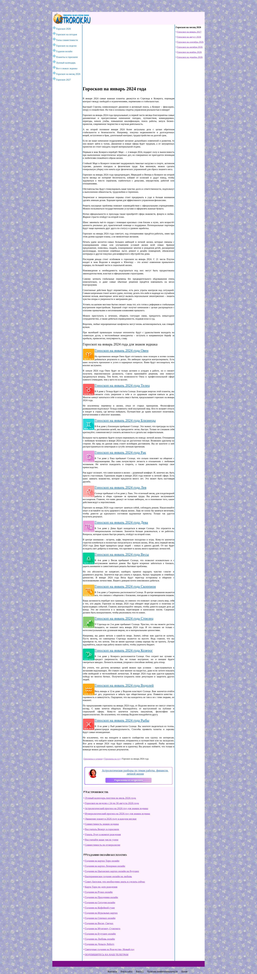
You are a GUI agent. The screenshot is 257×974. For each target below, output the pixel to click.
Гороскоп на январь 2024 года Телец (122, 385)
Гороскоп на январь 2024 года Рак (120, 452)
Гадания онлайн (64, 51)
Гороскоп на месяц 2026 (68, 74)
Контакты (112, 971)
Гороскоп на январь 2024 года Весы (122, 554)
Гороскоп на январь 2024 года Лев (120, 487)
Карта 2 (140, 971)
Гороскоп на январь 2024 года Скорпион (125, 586)
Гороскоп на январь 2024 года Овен (121, 350)
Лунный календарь (65, 62)
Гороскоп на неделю (66, 46)
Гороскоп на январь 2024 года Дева (121, 522)
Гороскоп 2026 (63, 29)
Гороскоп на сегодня (66, 34)
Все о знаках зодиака (66, 68)
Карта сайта (126, 971)
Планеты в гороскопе (67, 57)
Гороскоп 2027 (63, 79)
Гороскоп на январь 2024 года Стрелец (124, 618)
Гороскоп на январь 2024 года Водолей (124, 685)
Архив (184, 971)
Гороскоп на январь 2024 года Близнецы (125, 420)
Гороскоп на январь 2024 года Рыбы (122, 720)
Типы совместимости (67, 40)
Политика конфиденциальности (162, 971)
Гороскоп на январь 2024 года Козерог (124, 650)
